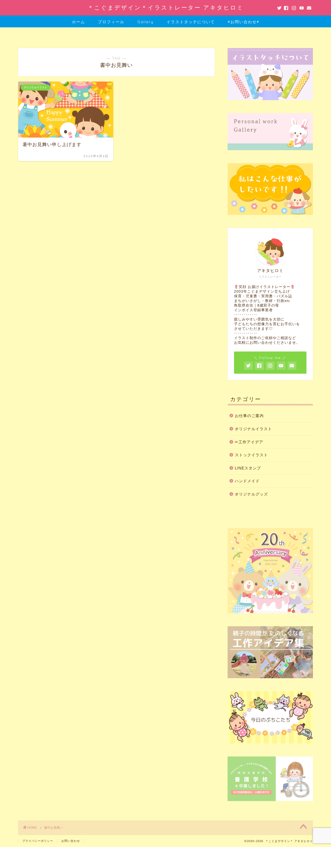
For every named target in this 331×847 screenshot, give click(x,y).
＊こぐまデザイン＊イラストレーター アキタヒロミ (166, 7)
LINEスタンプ (248, 468)
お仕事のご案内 (249, 415)
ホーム (78, 21)
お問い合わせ (70, 840)
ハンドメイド (247, 481)
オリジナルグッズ (251, 494)
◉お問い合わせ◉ (243, 21)
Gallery (145, 21)
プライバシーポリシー (37, 840)
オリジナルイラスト (253, 429)
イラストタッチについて (191, 21)
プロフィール (111, 21)
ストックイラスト (251, 455)
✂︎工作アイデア (249, 442)
